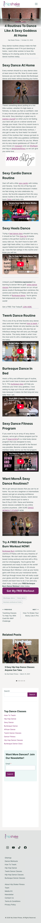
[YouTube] (13, 847)
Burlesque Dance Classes (15, 878)
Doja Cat (23, 236)
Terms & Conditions (12, 901)
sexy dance (21, 598)
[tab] (16, 680)
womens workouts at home (12, 602)
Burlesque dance (18, 295)
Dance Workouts (11, 861)
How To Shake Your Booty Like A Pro (31, 613)
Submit (10, 774)
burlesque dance (9, 598)
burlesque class (17, 384)
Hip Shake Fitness (14, 40)
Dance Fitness (9, 737)
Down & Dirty (12, 439)
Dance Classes (20, 22)
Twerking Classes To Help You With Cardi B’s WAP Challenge (9, 615)
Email (8, 764)
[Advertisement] (20, 805)
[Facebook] (25, 847)
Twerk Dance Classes (12, 733)
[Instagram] (7, 847)
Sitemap (8, 858)
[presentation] (20, 651)
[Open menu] (36, 4)
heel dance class (16, 234)
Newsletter (9, 895)
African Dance (9, 729)
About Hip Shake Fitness (15, 884)
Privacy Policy (10, 905)
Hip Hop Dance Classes (13, 740)
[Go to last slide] (5, 659)
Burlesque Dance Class (13, 744)
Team (7, 888)
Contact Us (9, 898)
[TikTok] (19, 847)
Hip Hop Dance (10, 719)
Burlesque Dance (11, 726)
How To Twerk (10, 715)
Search (7, 691)
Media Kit (8, 891)
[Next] (35, 659)
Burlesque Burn (8, 551)
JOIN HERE (27, 307)
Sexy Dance (9, 722)
